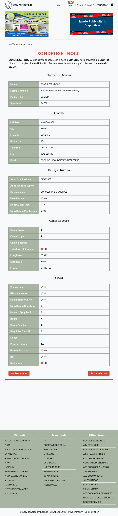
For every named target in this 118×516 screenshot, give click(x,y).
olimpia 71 (49, 458)
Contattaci (102, 5)
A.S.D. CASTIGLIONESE (16, 476)
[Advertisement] (59, 407)
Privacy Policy (75, 512)
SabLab (44, 512)
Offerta (68, 5)
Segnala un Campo (84, 5)
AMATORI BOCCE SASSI (16, 471)
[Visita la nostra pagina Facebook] (112, 5)
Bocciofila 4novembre (96, 449)
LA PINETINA (11, 454)
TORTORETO (11, 485)
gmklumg (49, 454)
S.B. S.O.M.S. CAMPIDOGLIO (18, 449)
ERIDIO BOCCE (51, 472)
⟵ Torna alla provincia (20, 44)
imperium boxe (52, 467)
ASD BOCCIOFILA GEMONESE (97, 493)
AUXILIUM (9, 480)
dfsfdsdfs (50, 463)
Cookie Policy (91, 512)
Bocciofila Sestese (55, 480)
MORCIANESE (50, 485)
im (45, 441)
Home (59, 5)
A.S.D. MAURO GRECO (94, 454)
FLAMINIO (9, 467)
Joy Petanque (51, 476)
